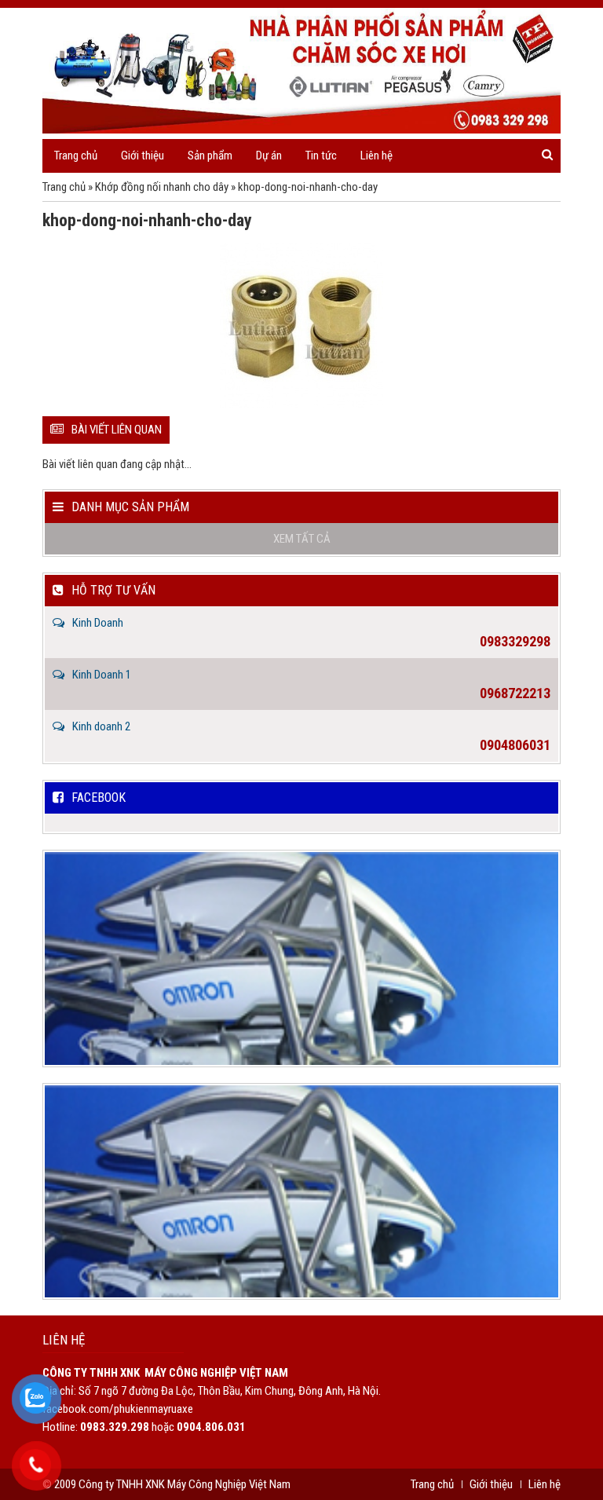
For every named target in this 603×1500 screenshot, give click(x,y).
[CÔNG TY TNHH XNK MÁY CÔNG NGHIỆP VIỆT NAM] (301, 71)
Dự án (269, 155)
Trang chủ (75, 155)
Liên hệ (376, 155)
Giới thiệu (142, 155)
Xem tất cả (302, 539)
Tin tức (321, 155)
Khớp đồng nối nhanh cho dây (161, 187)
